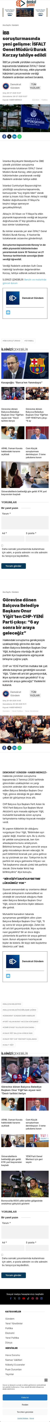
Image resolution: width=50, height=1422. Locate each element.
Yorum (6, 513)
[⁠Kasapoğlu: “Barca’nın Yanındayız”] (25, 366)
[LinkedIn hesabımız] (41, 1298)
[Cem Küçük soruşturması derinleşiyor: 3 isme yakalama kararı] (37, 435)
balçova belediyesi (12, 1004)
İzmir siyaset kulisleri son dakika (19, 1027)
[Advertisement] (25, 150)
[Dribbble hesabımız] (37, 1298)
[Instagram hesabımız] (19, 1298)
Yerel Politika (17, 711)
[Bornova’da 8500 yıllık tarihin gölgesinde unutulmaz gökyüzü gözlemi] (25, 1184)
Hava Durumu (12, 1355)
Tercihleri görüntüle (25, 1412)
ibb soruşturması (12, 341)
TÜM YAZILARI (35, 86)
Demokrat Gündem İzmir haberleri (19, 1016)
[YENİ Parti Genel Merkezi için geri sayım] (37, 1143)
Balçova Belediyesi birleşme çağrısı (20, 1010)
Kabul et (25, 1397)
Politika (44, 100)
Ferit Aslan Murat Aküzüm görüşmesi (21, 1022)
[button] (46, 1380)
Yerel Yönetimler (32, 711)
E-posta (31, 533)
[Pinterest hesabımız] (32, 1298)
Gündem (35, 100)
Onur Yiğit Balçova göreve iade (18, 1033)
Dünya (8, 1342)
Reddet (25, 1405)
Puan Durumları (13, 1369)
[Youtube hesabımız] (23, 1298)
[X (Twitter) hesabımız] (15, 1298)
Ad (4, 533)
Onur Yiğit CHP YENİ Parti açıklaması (20, 1039)
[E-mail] (8, 313)
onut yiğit (9, 1045)
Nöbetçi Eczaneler (15, 1364)
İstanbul (30, 341)
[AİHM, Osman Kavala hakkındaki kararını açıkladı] (12, 435)
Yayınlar (9, 1374)
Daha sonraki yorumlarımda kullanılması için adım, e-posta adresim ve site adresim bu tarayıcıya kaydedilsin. (24, 552)
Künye (32, 1418)
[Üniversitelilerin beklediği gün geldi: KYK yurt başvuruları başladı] (25, 474)
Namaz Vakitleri (13, 1360)
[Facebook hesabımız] (10, 1298)
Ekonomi (9, 1333)
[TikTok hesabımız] (28, 1298)
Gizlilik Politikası (22, 1418)
